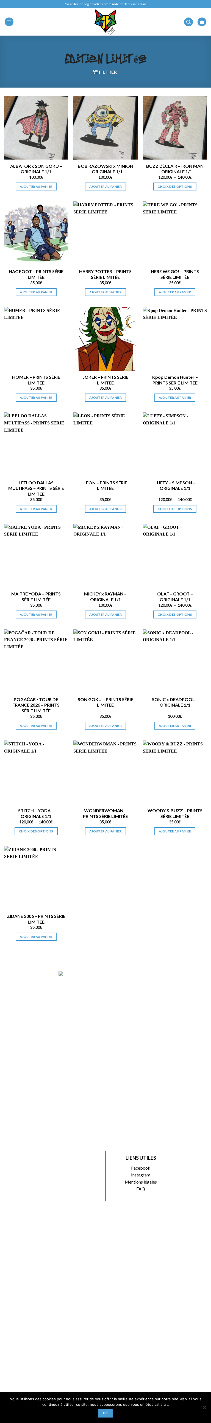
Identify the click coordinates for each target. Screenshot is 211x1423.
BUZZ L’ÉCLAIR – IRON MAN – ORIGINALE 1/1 (175, 168)
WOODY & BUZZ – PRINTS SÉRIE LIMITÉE (175, 813)
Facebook (140, 1167)
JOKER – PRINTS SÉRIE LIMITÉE (105, 379)
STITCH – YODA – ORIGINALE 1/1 (36, 813)
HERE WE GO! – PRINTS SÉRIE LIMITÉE (175, 274)
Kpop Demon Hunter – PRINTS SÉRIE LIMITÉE (175, 379)
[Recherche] (188, 22)
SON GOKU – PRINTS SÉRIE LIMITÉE (105, 702)
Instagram (140, 1174)
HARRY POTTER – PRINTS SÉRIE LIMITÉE (105, 274)
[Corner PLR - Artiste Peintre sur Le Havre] (105, 22)
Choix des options (175, 186)
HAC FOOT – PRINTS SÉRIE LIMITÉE (36, 274)
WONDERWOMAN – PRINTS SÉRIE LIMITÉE (105, 813)
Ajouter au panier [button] (36, 186)
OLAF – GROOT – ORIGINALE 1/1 (175, 596)
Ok (105, 1413)
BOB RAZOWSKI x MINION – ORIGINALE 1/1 (105, 168)
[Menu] (9, 22)
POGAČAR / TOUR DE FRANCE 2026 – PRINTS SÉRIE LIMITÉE (36, 705)
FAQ (140, 1188)
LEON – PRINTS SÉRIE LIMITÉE (105, 485)
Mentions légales (141, 1181)
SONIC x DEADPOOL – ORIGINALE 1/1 (175, 702)
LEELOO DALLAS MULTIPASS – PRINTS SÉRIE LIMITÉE (36, 488)
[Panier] (202, 22)
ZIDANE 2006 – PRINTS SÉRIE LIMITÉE (36, 918)
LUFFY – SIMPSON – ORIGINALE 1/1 (174, 485)
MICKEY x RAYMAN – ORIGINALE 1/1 (105, 596)
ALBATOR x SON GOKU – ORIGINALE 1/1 (36, 168)
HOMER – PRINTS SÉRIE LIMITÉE (36, 379)
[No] (204, 1409)
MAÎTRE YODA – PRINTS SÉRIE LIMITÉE (36, 596)
